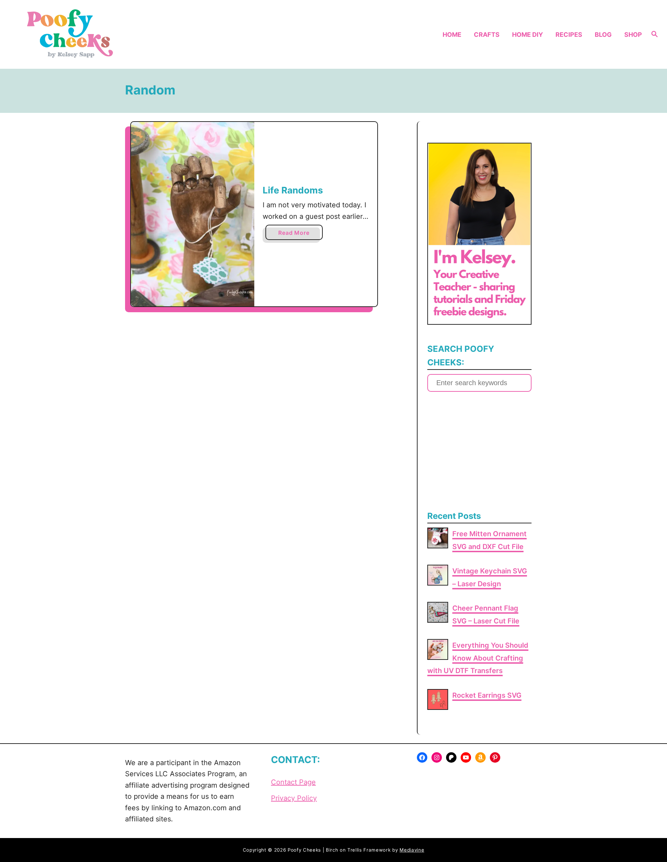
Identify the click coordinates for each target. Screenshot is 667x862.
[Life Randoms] (192, 214)
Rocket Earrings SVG (486, 695)
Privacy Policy (294, 798)
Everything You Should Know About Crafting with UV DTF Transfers (477, 658)
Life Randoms (293, 190)
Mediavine (412, 850)
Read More (296, 234)
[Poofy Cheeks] (94, 34)
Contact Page (293, 782)
